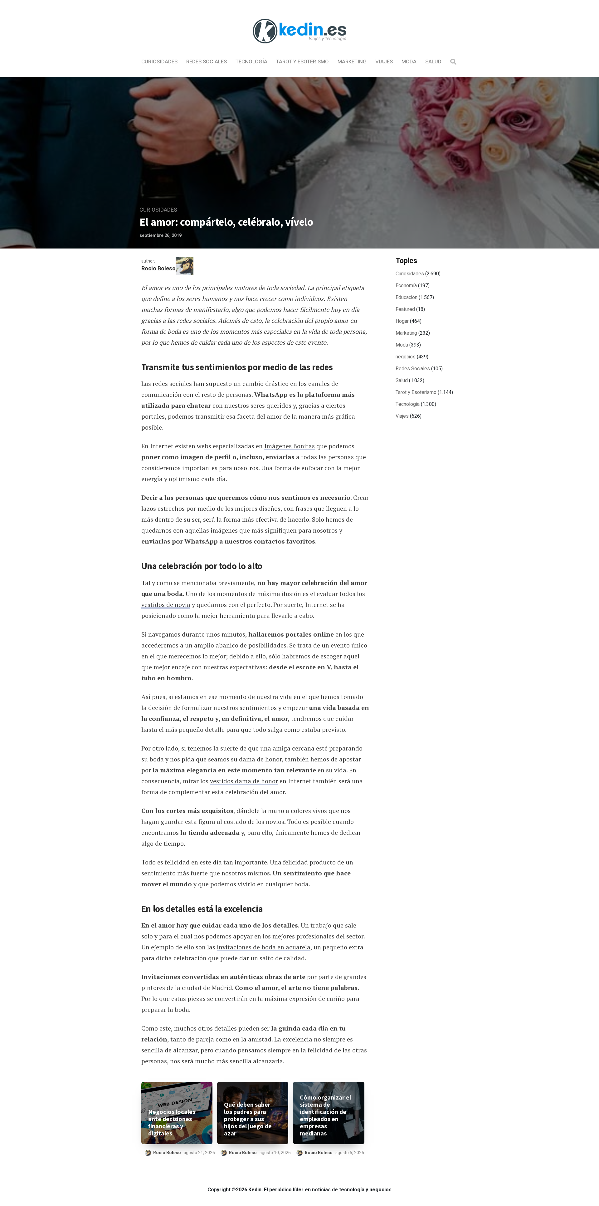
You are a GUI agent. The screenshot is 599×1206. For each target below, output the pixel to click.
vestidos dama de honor (244, 781)
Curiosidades (159, 62)
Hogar (402, 321)
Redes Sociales (206, 62)
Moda (409, 62)
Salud (433, 62)
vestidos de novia (165, 604)
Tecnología (251, 62)
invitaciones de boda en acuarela (263, 947)
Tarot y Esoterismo (302, 62)
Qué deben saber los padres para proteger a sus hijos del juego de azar (248, 1119)
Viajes (384, 62)
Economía (406, 285)
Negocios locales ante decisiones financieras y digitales (171, 1122)
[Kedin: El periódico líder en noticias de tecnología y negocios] (299, 49)
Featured (405, 309)
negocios (406, 357)
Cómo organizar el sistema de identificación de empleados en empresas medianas (325, 1115)
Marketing (352, 62)
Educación (406, 297)
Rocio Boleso (158, 268)
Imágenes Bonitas (289, 446)
